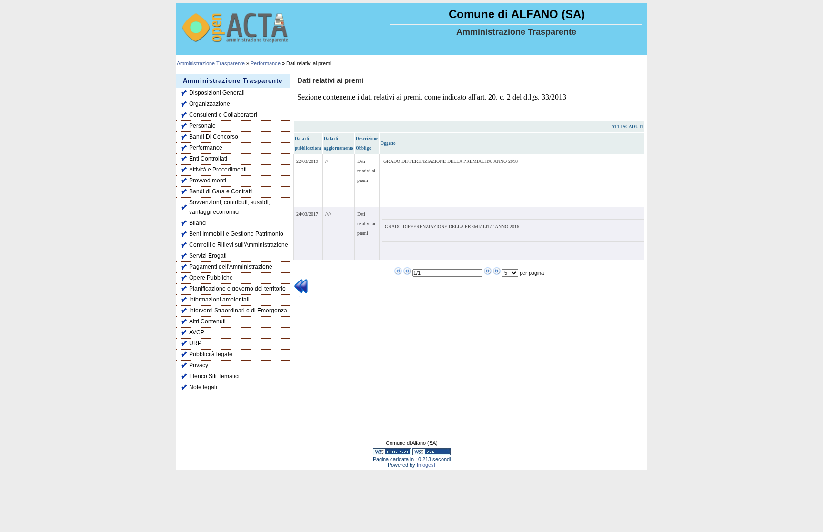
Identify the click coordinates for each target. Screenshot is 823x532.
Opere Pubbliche (211, 277)
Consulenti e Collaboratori (223, 114)
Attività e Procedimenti (218, 169)
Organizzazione (209, 103)
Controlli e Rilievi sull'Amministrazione (238, 244)
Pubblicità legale (210, 354)
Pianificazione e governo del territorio (237, 288)
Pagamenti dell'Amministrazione (230, 266)
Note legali (203, 387)
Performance (266, 63)
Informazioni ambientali (219, 299)
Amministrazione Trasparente (211, 63)
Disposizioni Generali (217, 93)
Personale (202, 125)
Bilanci (198, 223)
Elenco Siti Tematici (214, 376)
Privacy (198, 365)
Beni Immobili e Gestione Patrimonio (236, 234)
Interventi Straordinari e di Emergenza (238, 310)
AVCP (196, 332)
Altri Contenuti (207, 321)
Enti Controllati (208, 158)
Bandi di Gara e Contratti (221, 191)
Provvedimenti (207, 180)
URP (195, 343)
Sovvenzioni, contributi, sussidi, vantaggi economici (229, 207)
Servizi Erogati (208, 255)
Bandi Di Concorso (213, 136)
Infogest (426, 465)
